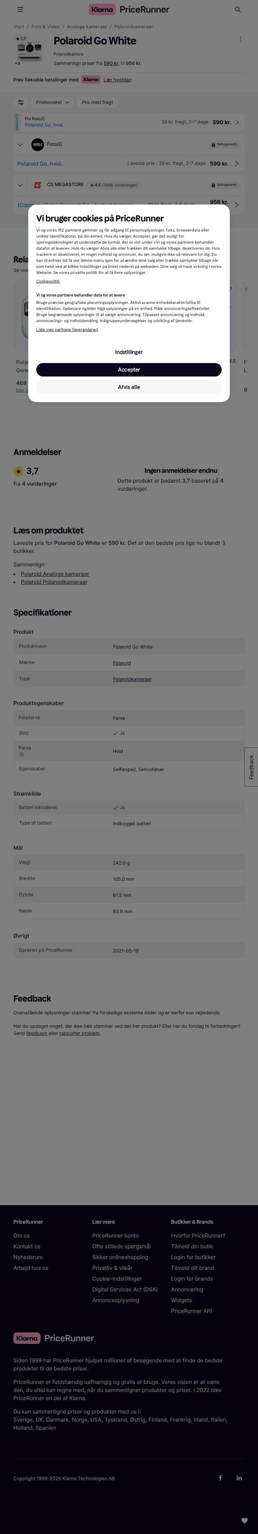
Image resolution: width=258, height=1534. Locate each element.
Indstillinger (128, 352)
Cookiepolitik (48, 281)
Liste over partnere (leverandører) (67, 329)
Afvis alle (129, 387)
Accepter (129, 370)
